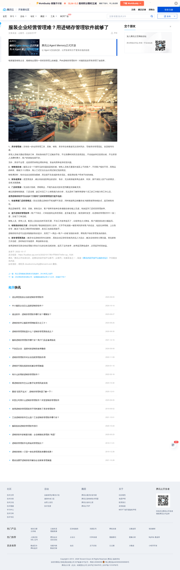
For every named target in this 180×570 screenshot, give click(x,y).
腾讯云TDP (86, 506)
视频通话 (112, 537)
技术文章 (10, 495)
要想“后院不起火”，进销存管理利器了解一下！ (32, 391)
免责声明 (122, 498)
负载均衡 (53, 545)
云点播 (111, 545)
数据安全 (34, 545)
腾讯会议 (53, 537)
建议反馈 (142, 9)
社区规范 (122, 495)
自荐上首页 (48, 502)
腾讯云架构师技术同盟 (90, 498)
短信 (71, 545)
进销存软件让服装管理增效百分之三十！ (30, 322)
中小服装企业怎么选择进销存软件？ (28, 305)
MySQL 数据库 (154, 537)
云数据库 (132, 528)
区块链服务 (74, 528)
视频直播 (53, 531)
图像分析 (132, 537)
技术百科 (10, 513)
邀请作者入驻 (49, 498)
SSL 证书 (34, 539)
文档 (133, 9)
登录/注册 (169, 9)
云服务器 (53, 528)
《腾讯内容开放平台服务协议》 (95, 257)
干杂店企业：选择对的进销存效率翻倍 (29, 348)
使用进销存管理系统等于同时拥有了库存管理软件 (33, 408)
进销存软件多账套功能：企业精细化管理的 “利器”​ (33, 434)
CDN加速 (93, 537)
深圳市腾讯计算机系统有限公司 (63, 562)
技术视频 (10, 506)
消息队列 (93, 528)
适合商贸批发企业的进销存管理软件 (28, 297)
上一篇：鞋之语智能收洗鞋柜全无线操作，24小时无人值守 (30, 273)
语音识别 (53, 539)
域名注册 (34, 528)
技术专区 (10, 517)
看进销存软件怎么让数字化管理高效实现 (30, 382)
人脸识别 (34, 537)
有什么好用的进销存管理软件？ (26, 374)
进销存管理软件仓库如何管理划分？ (28, 443)
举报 (115, 33)
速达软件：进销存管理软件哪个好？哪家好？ (31, 314)
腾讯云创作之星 (87, 502)
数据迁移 (53, 548)
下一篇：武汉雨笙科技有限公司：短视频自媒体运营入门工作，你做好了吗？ (37, 277)
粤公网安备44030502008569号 (117, 562)
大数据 (131, 545)
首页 (5, 16)
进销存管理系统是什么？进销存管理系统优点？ (32, 331)
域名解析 (152, 528)
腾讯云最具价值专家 (89, 495)
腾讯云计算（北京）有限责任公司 (74, 565)
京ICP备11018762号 (110, 565)
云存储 (33, 531)
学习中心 (10, 509)
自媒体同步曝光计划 (51, 495)
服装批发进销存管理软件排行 (25, 425)
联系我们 (122, 502)
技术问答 (10, 498)
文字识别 (93, 545)
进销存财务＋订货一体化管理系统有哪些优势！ (32, 451)
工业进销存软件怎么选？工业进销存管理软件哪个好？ (35, 417)
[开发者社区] (23, 9)
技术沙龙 (10, 502)
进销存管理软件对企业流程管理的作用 (29, 357)
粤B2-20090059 (96, 562)
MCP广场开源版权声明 (127, 509)
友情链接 (122, 506)
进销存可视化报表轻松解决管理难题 (28, 365)
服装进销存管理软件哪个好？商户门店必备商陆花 (33, 340)
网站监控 (34, 548)
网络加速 (112, 528)
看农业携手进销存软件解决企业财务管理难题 (31, 460)
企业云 (72, 537)
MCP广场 (64, 16)
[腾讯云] (8, 9)
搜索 (152, 16)
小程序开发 (153, 545)
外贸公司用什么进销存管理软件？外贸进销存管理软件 (35, 400)
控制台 (152, 9)
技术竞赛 (47, 506)
